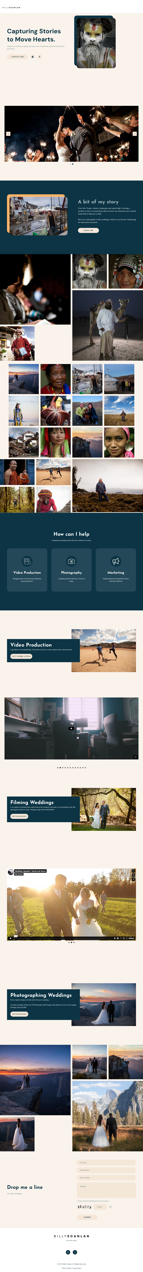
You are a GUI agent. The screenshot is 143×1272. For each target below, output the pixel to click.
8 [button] (75, 767)
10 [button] (80, 767)
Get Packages (19, 816)
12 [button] (85, 767)
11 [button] (82, 767)
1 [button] (70, 164)
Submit (87, 1217)
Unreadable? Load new (110, 1207)
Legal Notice (77, 1268)
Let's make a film (21, 656)
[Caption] (35, 289)
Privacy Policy (67, 1268)
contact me (17, 57)
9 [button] (77, 767)
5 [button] (67, 767)
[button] (8, 134)
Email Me (88, 230)
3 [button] (62, 767)
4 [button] (65, 767)
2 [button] (72, 164)
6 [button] (70, 767)
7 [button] (72, 767)
